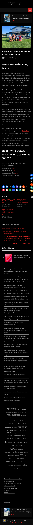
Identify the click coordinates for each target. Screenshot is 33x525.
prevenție (20, 449)
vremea (9, 465)
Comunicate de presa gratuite (13, 483)
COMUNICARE (16, 420)
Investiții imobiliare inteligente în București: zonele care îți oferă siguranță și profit (14, 368)
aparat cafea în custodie (11, 412)
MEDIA (14, 445)
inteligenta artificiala (20, 442)
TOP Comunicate (9, 493)
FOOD (18, 438)
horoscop (9, 442)
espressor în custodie (20, 435)
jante (9, 446)
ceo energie (21, 417)
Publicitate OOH (12, 455)
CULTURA (22, 424)
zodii (16, 468)
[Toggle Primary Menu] (30, 10)
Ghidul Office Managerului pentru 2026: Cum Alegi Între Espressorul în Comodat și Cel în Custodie (16, 338)
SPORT (12, 458)
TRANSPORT (9, 461)
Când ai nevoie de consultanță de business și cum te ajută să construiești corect (16, 330)
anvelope (23, 409)
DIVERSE (22, 427)
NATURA (13, 449)
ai (18, 409)
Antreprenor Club (15, 3)
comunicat (20, 58)
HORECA (23, 438)
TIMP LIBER (20, 458)
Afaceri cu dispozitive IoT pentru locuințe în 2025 (20, 256)
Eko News (10, 433)
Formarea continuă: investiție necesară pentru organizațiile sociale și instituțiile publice (16, 310)
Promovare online (9, 481)
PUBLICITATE (23, 452)
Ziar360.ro (7, 490)
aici (13, 168)
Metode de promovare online (13, 479)
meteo (22, 445)
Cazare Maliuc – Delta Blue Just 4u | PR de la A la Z (8, 200)
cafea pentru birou (13, 417)
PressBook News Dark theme (19, 523)
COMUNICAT (12, 423)
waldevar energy (17, 465)
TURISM (16, 224)
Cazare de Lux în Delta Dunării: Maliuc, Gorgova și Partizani (23, 200)
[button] (3, 186)
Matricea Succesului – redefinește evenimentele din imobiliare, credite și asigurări (16, 352)
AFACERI (11, 409)
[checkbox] (4, 520)
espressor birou (11, 435)
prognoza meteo (11, 452)
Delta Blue (25, 131)
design (8, 427)
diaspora (14, 427)
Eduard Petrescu (12, 430)
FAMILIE (11, 438)
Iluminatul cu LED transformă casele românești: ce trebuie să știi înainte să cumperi (15, 360)
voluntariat (25, 461)
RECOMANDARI (8, 224)
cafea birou (23, 415)
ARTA (9, 415)
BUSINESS (16, 415)
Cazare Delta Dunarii (10, 488)
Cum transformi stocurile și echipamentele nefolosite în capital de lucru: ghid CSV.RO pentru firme (16, 279)
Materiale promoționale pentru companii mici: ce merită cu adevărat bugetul (15, 271)
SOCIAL (22, 455)
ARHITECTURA (22, 412)
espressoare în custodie (20, 433)
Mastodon (7, 502)
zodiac (24, 465)
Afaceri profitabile (9, 486)
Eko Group (22, 430)
